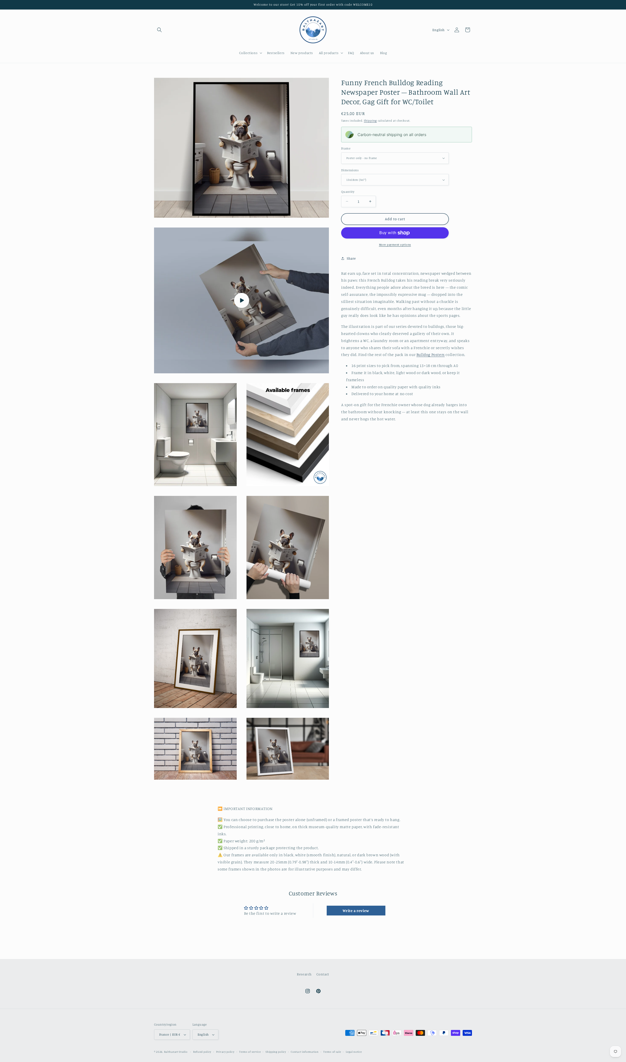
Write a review (356, 910)
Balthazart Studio (176, 1051)
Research (304, 974)
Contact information (304, 1051)
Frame (345, 148)
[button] (159, 29)
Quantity (347, 192)
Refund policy (202, 1051)
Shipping (370, 120)
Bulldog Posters (430, 354)
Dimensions (349, 170)
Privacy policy (225, 1051)
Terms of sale (332, 1051)
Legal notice (354, 1051)
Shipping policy (276, 1051)
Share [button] (351, 258)
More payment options (395, 244)
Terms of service (250, 1051)
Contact (322, 974)
